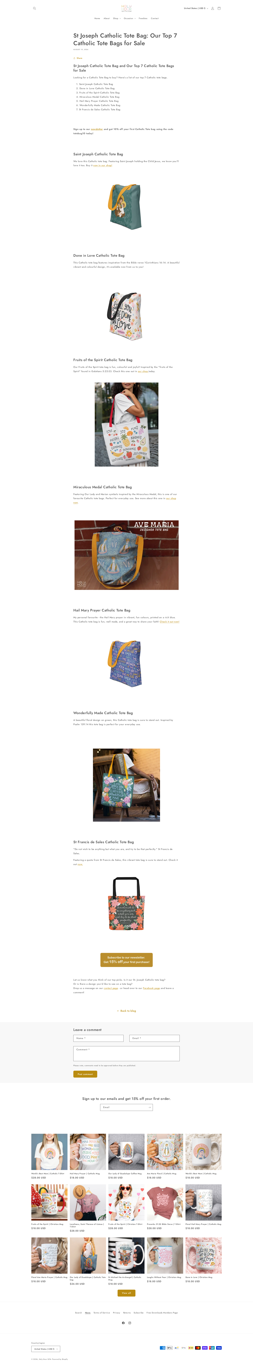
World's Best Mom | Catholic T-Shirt (47, 1173)
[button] (34, 8)
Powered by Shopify (60, 1359)
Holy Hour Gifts (45, 1359)
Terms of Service (102, 1312)
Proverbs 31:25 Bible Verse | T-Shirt (164, 1224)
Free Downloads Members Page (162, 1312)
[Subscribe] (149, 1107)
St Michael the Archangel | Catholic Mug (124, 1278)
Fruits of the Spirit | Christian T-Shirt (125, 1224)
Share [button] (79, 58)
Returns (127, 1312)
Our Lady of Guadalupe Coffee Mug (125, 1173)
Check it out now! (169, 621)
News (87, 1312)
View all (126, 1293)
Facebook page (151, 988)
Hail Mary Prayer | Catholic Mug (85, 1173)
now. (80, 864)
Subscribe (138, 1312)
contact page (111, 988)
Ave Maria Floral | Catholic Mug (161, 1173)
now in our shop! (102, 165)
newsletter (97, 129)
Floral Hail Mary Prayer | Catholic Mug (203, 1224)
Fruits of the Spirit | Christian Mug (47, 1224)
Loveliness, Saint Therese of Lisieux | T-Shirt (87, 1225)
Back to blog (128, 1011)
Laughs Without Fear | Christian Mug (164, 1277)
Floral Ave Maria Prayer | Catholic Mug (49, 1277)
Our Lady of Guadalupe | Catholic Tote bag (88, 1278)
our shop (143, 371)
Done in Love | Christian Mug (199, 1277)
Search (78, 1312)
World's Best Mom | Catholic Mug (201, 1173)
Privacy (116, 1312)
